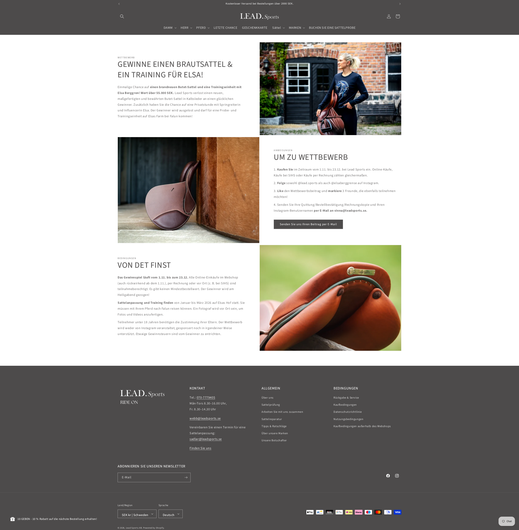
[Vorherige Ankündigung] (119, 4)
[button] (122, 16)
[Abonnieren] (185, 477)
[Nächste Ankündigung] (400, 4)
